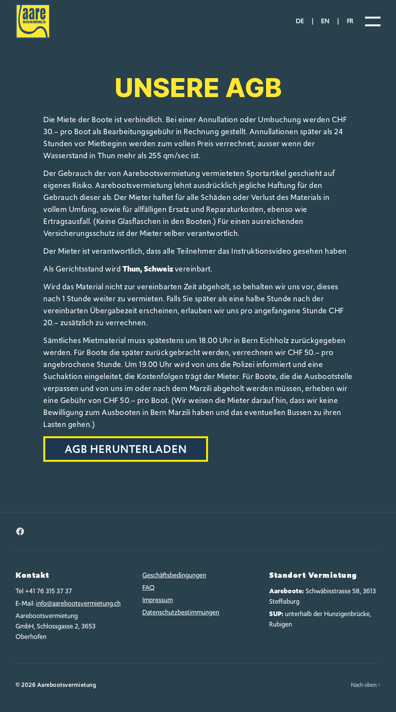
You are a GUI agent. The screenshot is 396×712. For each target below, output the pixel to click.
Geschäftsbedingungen (174, 575)
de (300, 21)
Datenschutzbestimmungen (180, 612)
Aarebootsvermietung (66, 685)
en (325, 21)
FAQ (148, 587)
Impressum (157, 599)
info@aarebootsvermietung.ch (78, 603)
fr (350, 21)
